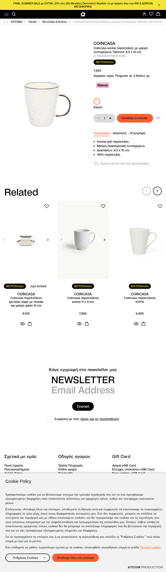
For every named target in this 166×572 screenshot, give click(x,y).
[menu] (6, 14)
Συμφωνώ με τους (87, 419)
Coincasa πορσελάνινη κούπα (140, 300)
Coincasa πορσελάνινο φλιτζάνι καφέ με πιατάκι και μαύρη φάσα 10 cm (26, 301)
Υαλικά (32, 21)
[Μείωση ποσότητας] (98, 118)
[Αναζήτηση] (14, 14)
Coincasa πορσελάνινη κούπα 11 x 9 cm (83, 300)
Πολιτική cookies (150, 547)
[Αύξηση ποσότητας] (110, 118)
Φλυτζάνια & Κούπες (54, 21)
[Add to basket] (30, 323)
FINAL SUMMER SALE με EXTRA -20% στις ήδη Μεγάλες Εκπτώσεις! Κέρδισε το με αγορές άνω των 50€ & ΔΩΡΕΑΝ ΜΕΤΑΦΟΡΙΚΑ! (83, 5)
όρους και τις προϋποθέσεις (100, 419)
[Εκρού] (97, 101)
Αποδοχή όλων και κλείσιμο (75, 557)
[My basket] (158, 13)
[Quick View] (22, 323)
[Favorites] (151, 13)
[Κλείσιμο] (159, 5)
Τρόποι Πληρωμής (70, 465)
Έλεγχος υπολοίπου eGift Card (133, 469)
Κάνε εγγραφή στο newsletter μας (83, 369)
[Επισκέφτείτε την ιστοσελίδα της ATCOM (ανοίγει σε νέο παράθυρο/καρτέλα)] (145, 567)
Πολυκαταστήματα (16, 469)
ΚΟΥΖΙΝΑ (16, 21)
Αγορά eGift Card (124, 465)
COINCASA (104, 43)
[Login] (144, 13)
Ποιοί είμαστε (13, 465)
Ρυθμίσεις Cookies (25, 557)
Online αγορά (67, 469)
